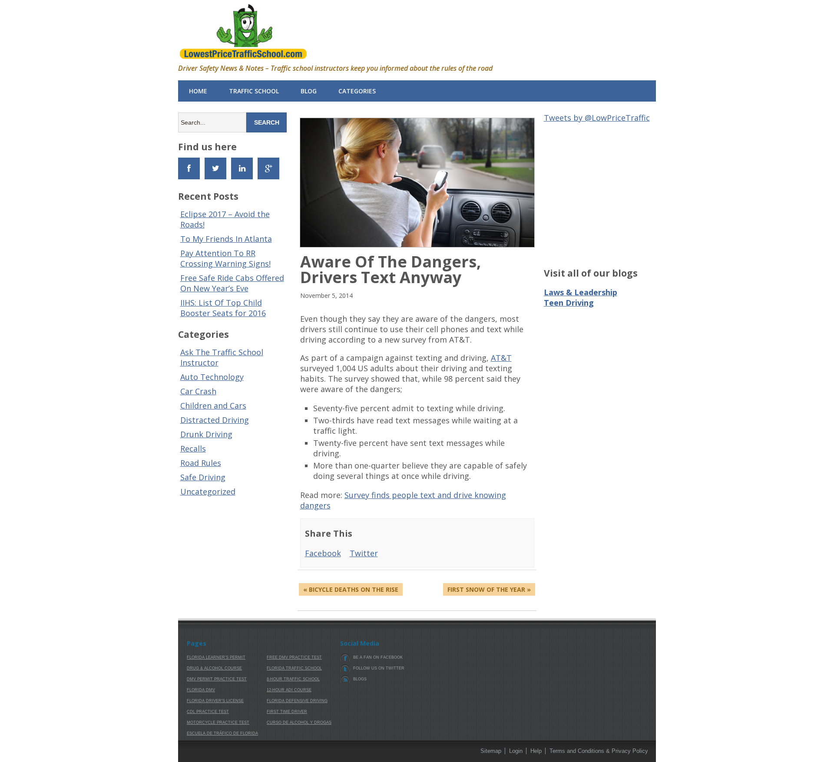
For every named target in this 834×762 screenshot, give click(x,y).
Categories (357, 91)
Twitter (364, 553)
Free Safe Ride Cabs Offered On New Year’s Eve (232, 283)
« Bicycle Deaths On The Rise (350, 589)
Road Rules (200, 463)
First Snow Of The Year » (489, 589)
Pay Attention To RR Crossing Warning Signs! (225, 258)
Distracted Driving (214, 420)
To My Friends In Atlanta (226, 239)
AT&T (501, 358)
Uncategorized (207, 491)
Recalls (193, 448)
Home (198, 91)
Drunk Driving (206, 434)
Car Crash (198, 391)
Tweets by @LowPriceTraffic (597, 117)
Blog (309, 91)
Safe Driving (202, 477)
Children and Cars (213, 405)
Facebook (323, 553)
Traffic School (254, 91)
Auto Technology (212, 377)
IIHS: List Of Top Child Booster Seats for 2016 (223, 307)
